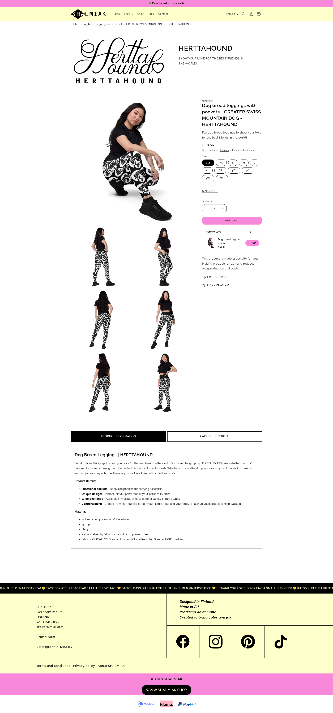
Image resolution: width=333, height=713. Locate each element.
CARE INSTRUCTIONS (214, 436)
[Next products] (258, 231)
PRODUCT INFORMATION (118, 436)
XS (221, 162)
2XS (208, 162)
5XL (208, 178)
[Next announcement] (260, 3)
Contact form (45, 637)
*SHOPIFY (65, 646)
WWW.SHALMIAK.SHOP (166, 690)
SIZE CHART (210, 190)
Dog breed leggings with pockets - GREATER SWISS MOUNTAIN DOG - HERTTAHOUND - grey (230, 239)
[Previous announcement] (72, 3)
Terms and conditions (53, 666)
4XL (247, 170)
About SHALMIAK (111, 666)
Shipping (224, 150)
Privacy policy (84, 666)
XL (207, 170)
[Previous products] (250, 231)
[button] (128, 14)
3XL (234, 170)
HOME (75, 24)
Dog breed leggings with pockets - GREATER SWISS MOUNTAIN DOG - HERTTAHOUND (137, 24)
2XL (220, 170)
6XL (222, 178)
